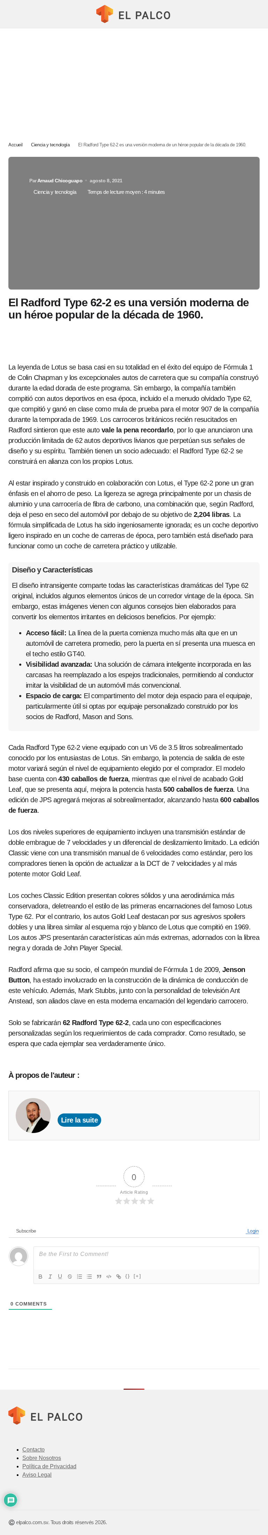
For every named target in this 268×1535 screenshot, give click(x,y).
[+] (137, 1276)
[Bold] (40, 1276)
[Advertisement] (134, 81)
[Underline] (60, 1276)
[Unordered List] (89, 1276)
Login (252, 1231)
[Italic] (50, 1276)
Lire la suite (79, 1120)
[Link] (119, 1276)
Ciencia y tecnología (50, 144)
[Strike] (70, 1276)
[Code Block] (109, 1276)
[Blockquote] (99, 1276)
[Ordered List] (79, 1276)
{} (127, 1276)
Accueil (15, 144)
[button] (11, 14)
